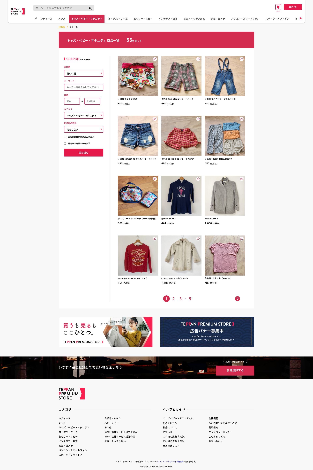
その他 (108, 427)
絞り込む (83, 152)
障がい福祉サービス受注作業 (119, 436)
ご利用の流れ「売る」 (174, 441)
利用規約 (213, 427)
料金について (170, 427)
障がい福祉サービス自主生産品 (121, 432)
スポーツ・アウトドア (277, 19)
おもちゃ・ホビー (143, 19)
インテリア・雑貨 (168, 19)
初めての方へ (170, 423)
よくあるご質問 (217, 436)
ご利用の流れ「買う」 (174, 436)
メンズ (62, 19)
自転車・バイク (112, 418)
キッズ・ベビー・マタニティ (86, 19)
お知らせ (167, 432)
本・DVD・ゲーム (118, 19)
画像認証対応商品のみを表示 (81, 137)
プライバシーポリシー (220, 432)
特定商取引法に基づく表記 (223, 423)
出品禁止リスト (171, 446)
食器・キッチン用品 (194, 19)
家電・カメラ (218, 19)
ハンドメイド (111, 423)
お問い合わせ (216, 441)
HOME (62, 27)
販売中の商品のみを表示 (79, 143)
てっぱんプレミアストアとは (178, 418)
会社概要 (213, 418)
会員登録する (235, 370)
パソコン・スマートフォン (245, 19)
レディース (46, 19)
